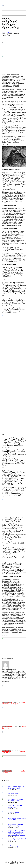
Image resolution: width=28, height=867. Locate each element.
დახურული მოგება (13, 812)
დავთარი (9, 32)
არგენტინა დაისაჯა (13, 793)
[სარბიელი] (14, 5)
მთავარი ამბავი (6, 751)
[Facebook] (13, 859)
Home (3, 32)
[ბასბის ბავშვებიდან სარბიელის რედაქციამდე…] (14, 47)
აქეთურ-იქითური (7, 702)
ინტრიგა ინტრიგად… (14, 845)
